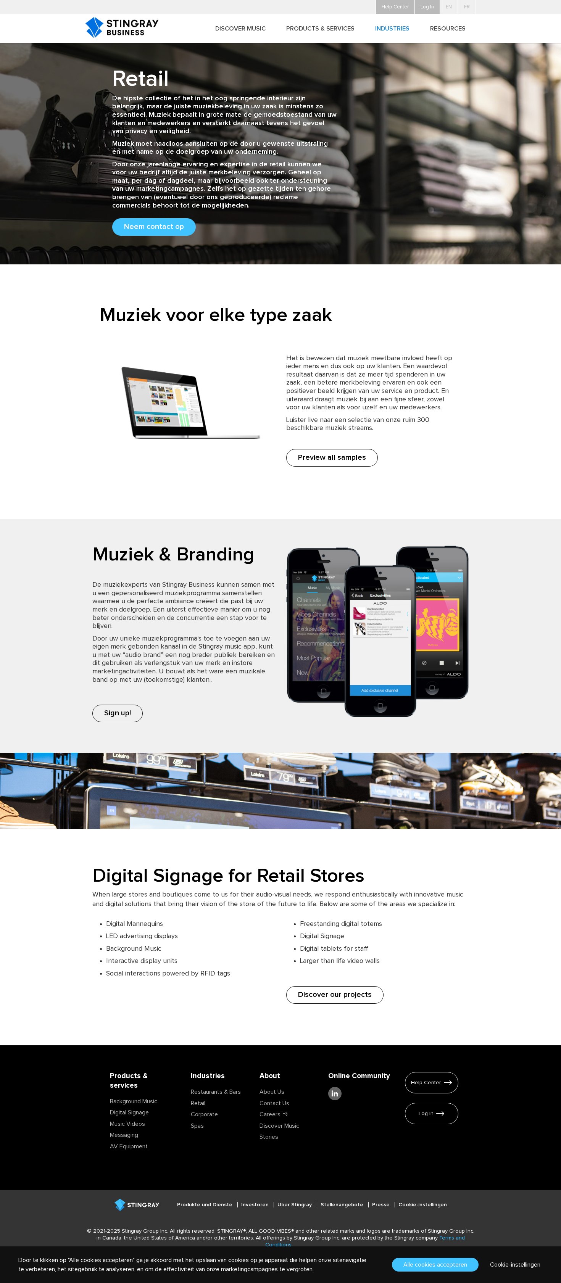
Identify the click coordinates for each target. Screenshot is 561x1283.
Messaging (124, 1135)
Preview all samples (332, 457)
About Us (272, 1092)
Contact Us (274, 1103)
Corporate (204, 1114)
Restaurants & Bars (216, 1092)
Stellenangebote (343, 1204)
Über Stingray (295, 1204)
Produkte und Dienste (205, 1204)
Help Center (426, 1082)
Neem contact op (154, 226)
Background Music (133, 1101)
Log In (426, 1113)
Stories (269, 1137)
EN (449, 7)
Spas (197, 1126)
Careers (270, 1114)
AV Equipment (129, 1146)
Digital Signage (129, 1112)
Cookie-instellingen (422, 1204)
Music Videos (127, 1124)
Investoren (255, 1204)
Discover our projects (335, 994)
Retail (198, 1103)
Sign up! (117, 713)
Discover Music (279, 1126)
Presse (381, 1204)
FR (467, 7)
